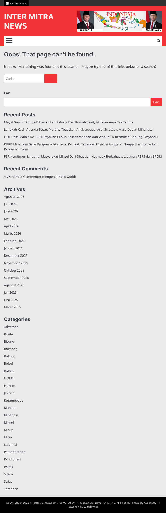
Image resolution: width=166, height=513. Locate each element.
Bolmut (9, 356)
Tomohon (11, 489)
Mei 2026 (11, 219)
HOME (9, 378)
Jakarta (9, 393)
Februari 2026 (14, 241)
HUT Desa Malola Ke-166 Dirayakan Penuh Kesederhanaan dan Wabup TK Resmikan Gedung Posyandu (81, 137)
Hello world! (67, 176)
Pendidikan (12, 459)
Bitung (9, 341)
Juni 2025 (11, 299)
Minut (8, 430)
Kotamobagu (14, 400)
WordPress (91, 507)
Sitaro (8, 474)
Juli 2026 (10, 204)
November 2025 (16, 263)
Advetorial (11, 326)
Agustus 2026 (14, 196)
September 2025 (16, 277)
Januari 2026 (13, 248)
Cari (7, 93)
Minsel (9, 422)
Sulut (8, 481)
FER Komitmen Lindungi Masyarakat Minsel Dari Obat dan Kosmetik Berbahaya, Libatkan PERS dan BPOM (83, 156)
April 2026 (11, 226)
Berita (8, 334)
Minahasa (11, 415)
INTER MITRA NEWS (29, 21)
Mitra (8, 437)
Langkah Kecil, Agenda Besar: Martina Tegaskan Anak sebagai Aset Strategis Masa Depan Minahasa (78, 129)
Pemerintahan (15, 452)
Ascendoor (151, 502)
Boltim (9, 371)
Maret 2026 (12, 233)
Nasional (10, 444)
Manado (10, 407)
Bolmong (11, 349)
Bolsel (8, 363)
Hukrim (9, 385)
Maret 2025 (12, 307)
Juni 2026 (11, 211)
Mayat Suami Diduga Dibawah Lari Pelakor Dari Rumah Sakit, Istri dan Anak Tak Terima (68, 122)
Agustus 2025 (14, 285)
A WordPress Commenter (22, 176)
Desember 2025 (16, 255)
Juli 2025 (10, 292)
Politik (8, 467)
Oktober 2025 (14, 270)
